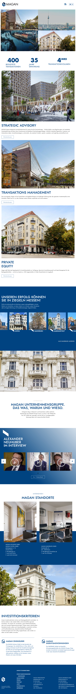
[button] (65, 4)
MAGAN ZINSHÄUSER (15, 641)
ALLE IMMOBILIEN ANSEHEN (66, 341)
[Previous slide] (3, 324)
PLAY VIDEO (14, 467)
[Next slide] (72, 324)
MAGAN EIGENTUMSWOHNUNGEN (57, 642)
